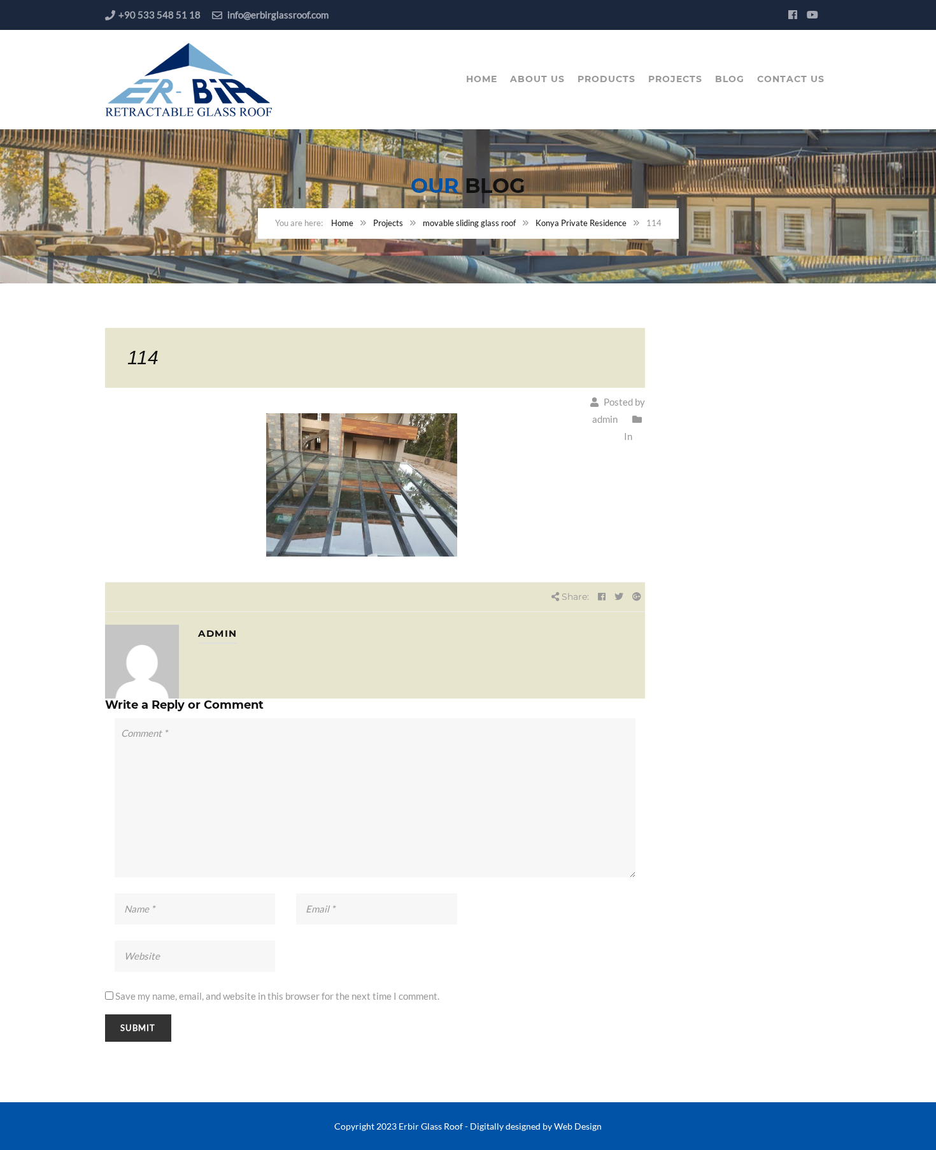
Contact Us (791, 79)
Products (606, 79)
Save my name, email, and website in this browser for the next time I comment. (277, 996)
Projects (675, 79)
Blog (729, 79)
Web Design (578, 1126)
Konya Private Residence (581, 223)
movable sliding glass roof (469, 223)
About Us (537, 79)
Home (481, 79)
